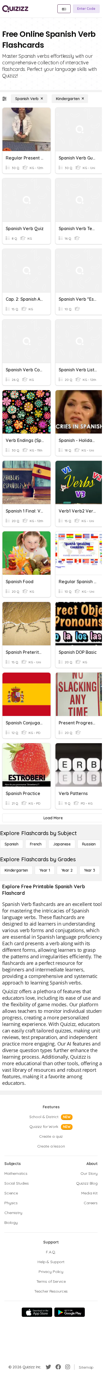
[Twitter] (48, 1367)
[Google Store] (69, 1312)
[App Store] (37, 1312)
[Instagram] (67, 1367)
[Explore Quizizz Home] (15, 8)
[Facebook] (58, 1367)
